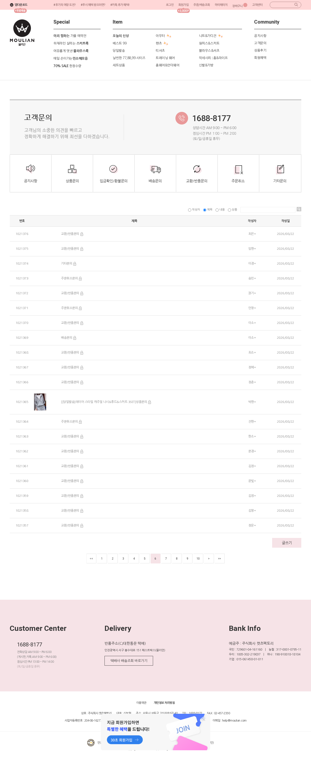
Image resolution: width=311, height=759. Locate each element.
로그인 (170, 4)
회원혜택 (260, 57)
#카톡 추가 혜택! (120, 4)
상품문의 (141, 401)
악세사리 (205, 58)
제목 (209, 209)
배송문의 (66, 337)
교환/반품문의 (70, 233)
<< (91, 558)
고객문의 (260, 43)
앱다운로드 (21, 4)
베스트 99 (119, 43)
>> (219, 558)
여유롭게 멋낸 (71, 51)
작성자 (196, 209)
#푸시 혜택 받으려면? (93, 4)
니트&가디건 (207, 35)
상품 (234, 209)
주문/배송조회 (201, 4)
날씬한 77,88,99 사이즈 (129, 58)
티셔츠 (160, 50)
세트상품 (119, 65)
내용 (222, 209)
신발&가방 (206, 65)
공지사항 (260, 35)
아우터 (160, 35)
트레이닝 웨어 (165, 58)
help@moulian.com (234, 720)
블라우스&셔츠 (209, 50)
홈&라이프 (220, 58)
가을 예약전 (69, 35)
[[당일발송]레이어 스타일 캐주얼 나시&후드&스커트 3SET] (98, 401)
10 (198, 558)
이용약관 (141, 702)
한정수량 (67, 66)
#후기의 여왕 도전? (64, 4)
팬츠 (159, 43)
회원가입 (183, 4)
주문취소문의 (69, 278)
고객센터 (257, 4)
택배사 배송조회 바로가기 (129, 660)
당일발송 (119, 50)
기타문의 (66, 263)
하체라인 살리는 (71, 43)
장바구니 (237, 6)
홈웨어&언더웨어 (167, 65)
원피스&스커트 (209, 43)
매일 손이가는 (70, 58)
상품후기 (260, 50)
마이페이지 (221, 4)
